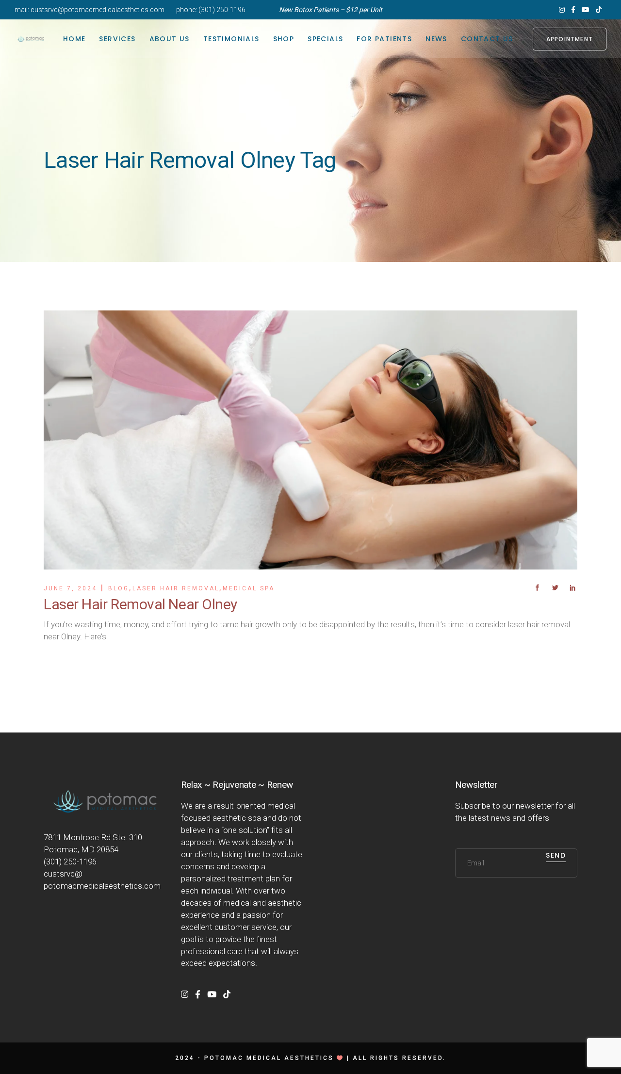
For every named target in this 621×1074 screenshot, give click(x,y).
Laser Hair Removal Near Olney (140, 604)
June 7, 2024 (70, 588)
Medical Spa (249, 588)
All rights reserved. (399, 1058)
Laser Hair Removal (175, 588)
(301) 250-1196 (221, 10)
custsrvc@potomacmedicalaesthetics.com (97, 10)
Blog (118, 588)
